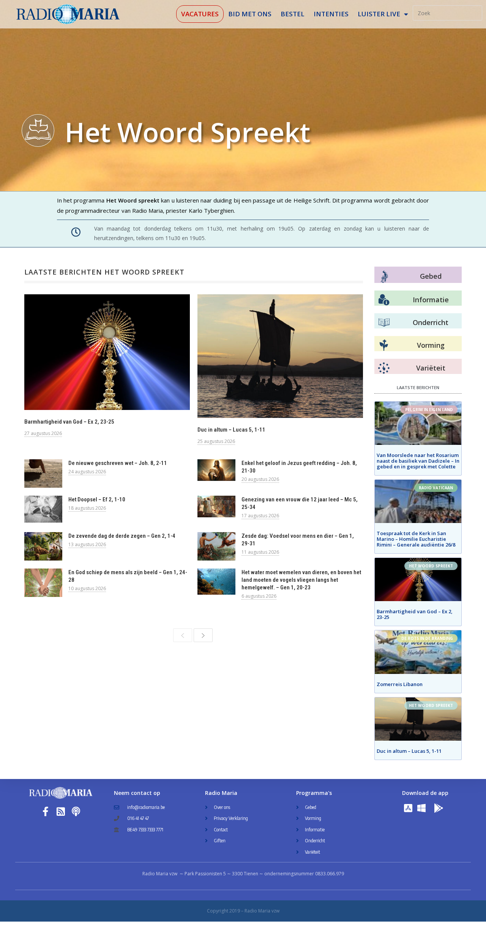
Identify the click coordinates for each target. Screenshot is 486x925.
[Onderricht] (384, 322)
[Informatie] (384, 300)
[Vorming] (384, 345)
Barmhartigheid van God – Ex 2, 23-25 (69, 421)
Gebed (431, 276)
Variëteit (430, 367)
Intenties (331, 13)
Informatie (431, 299)
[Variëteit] (384, 368)
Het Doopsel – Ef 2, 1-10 (96, 499)
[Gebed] (384, 276)
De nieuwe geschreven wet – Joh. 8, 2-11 (117, 463)
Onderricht (430, 322)
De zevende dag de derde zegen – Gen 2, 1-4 (121, 535)
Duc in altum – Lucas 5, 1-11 (231, 429)
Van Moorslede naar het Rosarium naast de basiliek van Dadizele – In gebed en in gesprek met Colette (418, 461)
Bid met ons (249, 13)
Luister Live (379, 13)
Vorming (431, 345)
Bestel (293, 13)
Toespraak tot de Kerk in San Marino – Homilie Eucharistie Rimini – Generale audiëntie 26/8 (416, 539)
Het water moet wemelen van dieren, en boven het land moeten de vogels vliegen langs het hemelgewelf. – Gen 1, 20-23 (301, 580)
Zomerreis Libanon (400, 684)
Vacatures (200, 13)
